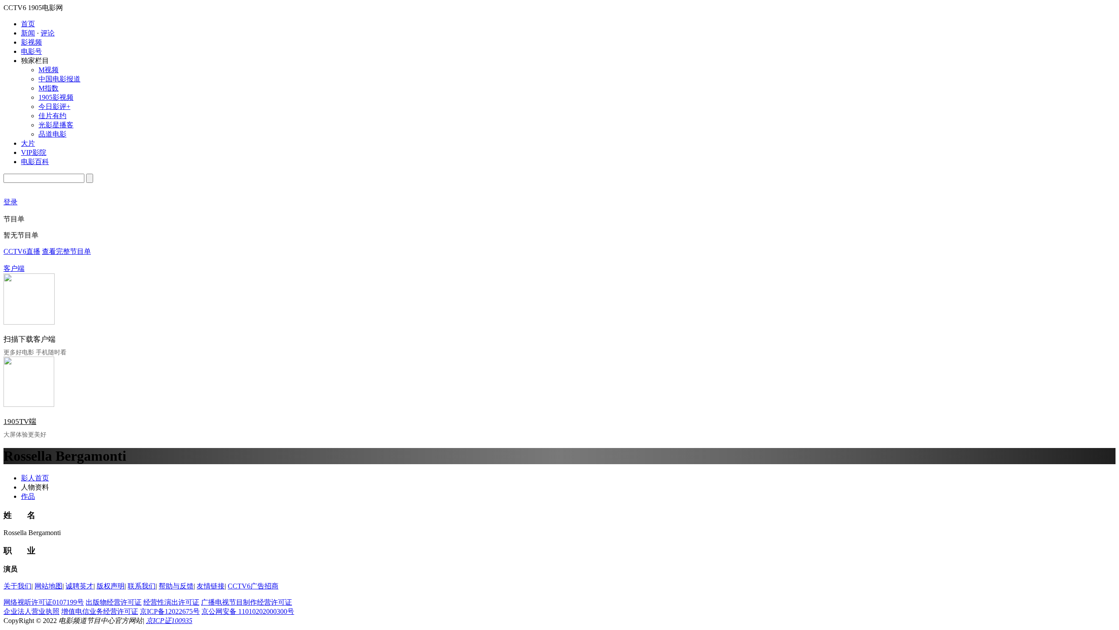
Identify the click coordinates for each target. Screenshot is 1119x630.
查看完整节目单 (66, 251)
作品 (28, 496)
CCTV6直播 (21, 251)
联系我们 (142, 586)
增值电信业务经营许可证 (99, 611)
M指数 (48, 88)
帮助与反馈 (176, 586)
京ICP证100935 (169, 620)
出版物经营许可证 (114, 602)
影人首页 (35, 478)
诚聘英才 (80, 586)
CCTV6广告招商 (253, 586)
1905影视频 (55, 97)
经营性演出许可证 (171, 602)
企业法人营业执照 (31, 611)
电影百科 (35, 161)
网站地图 (49, 586)
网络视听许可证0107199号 (43, 602)
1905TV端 (19, 421)
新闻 (28, 33)
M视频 (48, 70)
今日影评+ (54, 106)
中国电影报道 (59, 79)
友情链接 (211, 586)
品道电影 (52, 134)
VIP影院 (33, 152)
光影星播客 (55, 125)
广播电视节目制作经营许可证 (246, 602)
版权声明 (111, 586)
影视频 (31, 42)
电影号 (31, 51)
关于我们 (17, 586)
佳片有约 (52, 115)
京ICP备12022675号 (170, 611)
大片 (28, 143)
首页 (28, 24)
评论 (48, 33)
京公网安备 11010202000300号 (248, 611)
